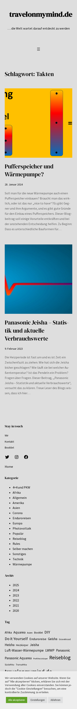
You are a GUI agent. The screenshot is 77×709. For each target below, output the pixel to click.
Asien (16, 508)
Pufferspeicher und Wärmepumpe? (29, 170)
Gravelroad (65, 639)
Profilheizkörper (40, 658)
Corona (18, 513)
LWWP (49, 650)
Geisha (52, 639)
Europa (17, 523)
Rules (16, 544)
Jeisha (34, 645)
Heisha (9, 645)
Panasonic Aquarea (18, 658)
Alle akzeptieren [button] (16, 700)
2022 (16, 600)
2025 (16, 585)
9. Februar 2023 (14, 348)
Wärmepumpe (22, 564)
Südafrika (9, 664)
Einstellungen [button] (38, 700)
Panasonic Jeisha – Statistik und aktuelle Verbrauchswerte (37, 330)
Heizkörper (22, 645)
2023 (16, 595)
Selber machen (23, 549)
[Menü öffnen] (38, 49)
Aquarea (19, 632)
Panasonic (63, 650)
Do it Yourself (16, 638)
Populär (18, 533)
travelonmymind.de (40, 14)
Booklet (38, 632)
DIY (47, 632)
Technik (18, 559)
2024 (16, 590)
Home (9, 467)
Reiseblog (19, 539)
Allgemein (20, 498)
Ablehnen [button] (55, 700)
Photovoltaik (22, 528)
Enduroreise (37, 639)
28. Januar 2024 (14, 184)
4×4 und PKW (21, 487)
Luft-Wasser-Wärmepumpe (24, 650)
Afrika (17, 492)
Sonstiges (19, 554)
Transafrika (21, 664)
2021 (16, 605)
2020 (16, 611)
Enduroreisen (22, 518)
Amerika (18, 503)
